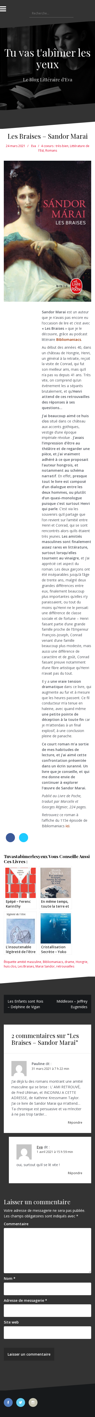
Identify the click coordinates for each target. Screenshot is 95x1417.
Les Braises (26, 966)
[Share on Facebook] (10, 840)
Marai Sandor (45, 966)
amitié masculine (29, 962)
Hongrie (81, 962)
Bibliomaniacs (53, 962)
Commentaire (16, 1223)
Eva (33, 146)
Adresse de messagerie (25, 1300)
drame (69, 962)
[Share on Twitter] (23, 840)
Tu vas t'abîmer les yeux (47, 58)
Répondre (75, 1122)
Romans (51, 150)
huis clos (10, 966)
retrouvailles (65, 966)
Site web (11, 1322)
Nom (9, 1278)
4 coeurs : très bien (54, 146)
